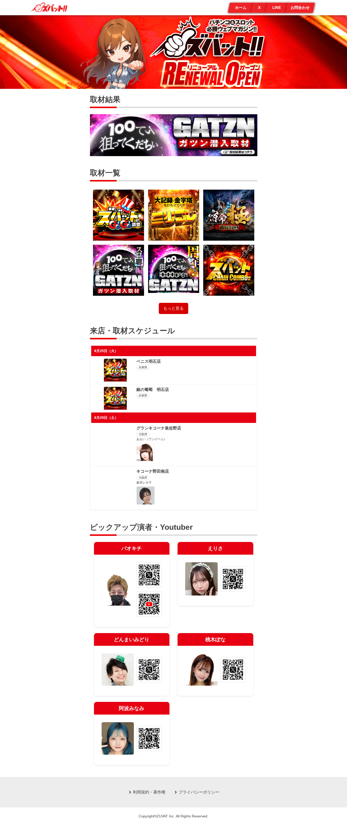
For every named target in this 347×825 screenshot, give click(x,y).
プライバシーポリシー (199, 792)
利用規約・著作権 (149, 792)
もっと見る (173, 308)
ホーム (240, 7)
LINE (276, 7)
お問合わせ (300, 7)
